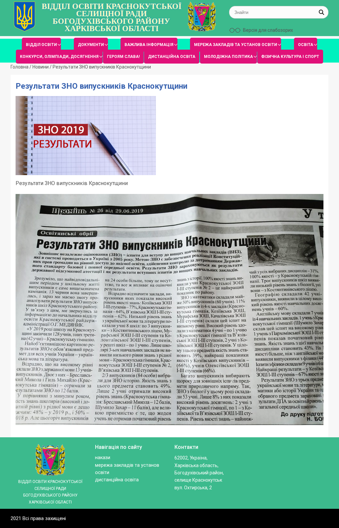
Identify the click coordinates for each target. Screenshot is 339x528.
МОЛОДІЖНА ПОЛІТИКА (228, 56)
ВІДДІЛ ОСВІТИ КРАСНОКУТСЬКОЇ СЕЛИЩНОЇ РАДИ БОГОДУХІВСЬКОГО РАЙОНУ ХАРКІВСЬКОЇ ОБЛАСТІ (111, 17)
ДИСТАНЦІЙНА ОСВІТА (171, 56)
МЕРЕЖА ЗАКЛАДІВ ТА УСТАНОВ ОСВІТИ (235, 44)
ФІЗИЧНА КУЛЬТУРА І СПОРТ (290, 56)
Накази (102, 457)
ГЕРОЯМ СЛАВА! (123, 56)
